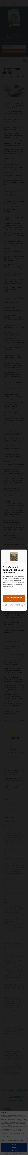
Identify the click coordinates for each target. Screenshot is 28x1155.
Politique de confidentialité (13, 608)
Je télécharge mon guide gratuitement (14, 599)
